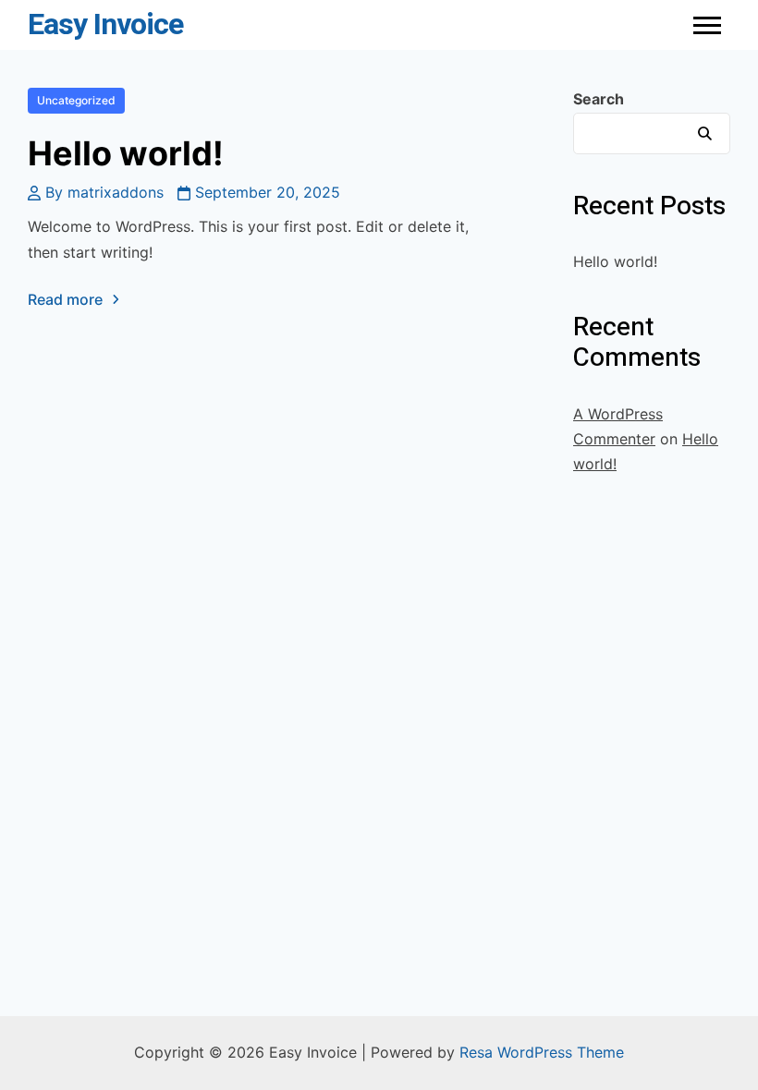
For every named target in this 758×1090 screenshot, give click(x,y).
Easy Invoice (105, 24)
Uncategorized (76, 100)
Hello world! (126, 153)
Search (598, 99)
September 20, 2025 (267, 192)
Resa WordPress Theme (541, 1052)
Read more (65, 299)
